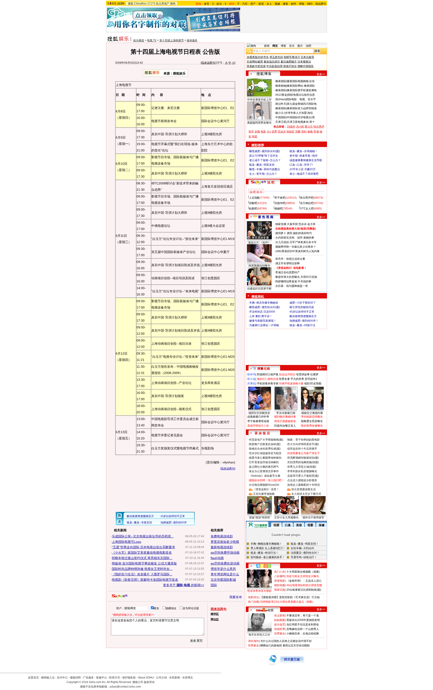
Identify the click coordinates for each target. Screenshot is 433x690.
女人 (269, 3)
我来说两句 (208, 62)
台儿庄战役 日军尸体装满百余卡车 (296, 242)
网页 (275, 45)
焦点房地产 (162, 3)
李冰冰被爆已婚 (285, 413)
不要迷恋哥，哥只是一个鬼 (302, 615)
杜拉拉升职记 (287, 374)
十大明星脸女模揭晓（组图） (304, 571)
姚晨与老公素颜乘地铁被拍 (265, 457)
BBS (310, 3)
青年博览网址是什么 (225, 574)
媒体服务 (192, 40)
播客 (285, 3)
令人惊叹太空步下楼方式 (306, 493)
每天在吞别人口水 (259, 634)
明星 (254, 136)
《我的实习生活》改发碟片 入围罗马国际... (142, 574)
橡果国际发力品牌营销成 (302, 108)
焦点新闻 (279, 615)
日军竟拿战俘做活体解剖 (264, 462)
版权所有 (149, 682)
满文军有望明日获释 (287, 263)
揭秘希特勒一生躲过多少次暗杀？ (295, 246)
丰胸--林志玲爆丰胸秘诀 (263, 302)
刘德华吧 (279, 203)
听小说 (251, 379)
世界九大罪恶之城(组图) (301, 466)
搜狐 (130, 3)
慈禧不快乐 (290, 66)
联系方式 (114, 677)
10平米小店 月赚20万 (303, 169)
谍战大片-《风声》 (259, 242)
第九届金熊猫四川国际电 (302, 103)
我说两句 (320, 3)
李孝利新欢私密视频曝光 (302, 471)
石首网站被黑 (255, 61)
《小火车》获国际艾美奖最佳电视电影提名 (142, 552)
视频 (277, 3)
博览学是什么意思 (223, 569)
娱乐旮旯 (279, 624)
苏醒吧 (253, 203)
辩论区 (215, 619)
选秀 (274, 131)
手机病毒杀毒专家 (268, 383)
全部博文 (187, 677)
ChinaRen (140, 3)
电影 (263, 131)
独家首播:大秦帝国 (286, 224)
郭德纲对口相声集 (268, 374)
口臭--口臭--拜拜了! (301, 164)
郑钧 (304, 131)
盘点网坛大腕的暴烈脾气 (264, 466)
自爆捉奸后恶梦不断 (259, 288)
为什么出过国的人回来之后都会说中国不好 (286, 641)
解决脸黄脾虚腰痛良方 (303, 316)
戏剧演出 (253, 597)
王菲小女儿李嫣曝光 (286, 517)
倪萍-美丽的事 (305, 237)
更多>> (321, 74)
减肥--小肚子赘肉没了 (303, 302)
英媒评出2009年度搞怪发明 (303, 620)
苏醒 (298, 131)
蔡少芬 (309, 126)
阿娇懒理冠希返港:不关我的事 (293, 281)
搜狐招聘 (75, 677)
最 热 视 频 (265, 217)
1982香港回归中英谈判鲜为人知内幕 (297, 251)
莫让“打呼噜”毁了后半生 (263, 155)
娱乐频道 (138, 40)
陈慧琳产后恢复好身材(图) (265, 444)
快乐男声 (318, 126)
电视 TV (152, 40)
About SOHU (146, 677)
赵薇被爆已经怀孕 (258, 416)
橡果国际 (280, 81)
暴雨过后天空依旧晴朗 (296, 645)
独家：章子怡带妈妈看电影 (303, 439)
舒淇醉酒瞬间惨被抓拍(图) (303, 457)
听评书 (251, 374)
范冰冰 (282, 131)
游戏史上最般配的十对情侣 (303, 484)
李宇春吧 (279, 197)
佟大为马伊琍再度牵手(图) (303, 444)
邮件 (293, 3)
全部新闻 (174, 677)
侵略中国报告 (305, 66)
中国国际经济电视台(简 (301, 117)
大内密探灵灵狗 (284, 237)
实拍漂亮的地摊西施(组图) (303, 462)
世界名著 (284, 379)
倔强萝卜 (280, 233)
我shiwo (280, 99)
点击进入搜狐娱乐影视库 (302, 480)
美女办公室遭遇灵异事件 (264, 471)
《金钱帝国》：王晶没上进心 (304, 580)
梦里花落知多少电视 (225, 542)
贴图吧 (253, 208)
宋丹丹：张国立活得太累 (290, 258)
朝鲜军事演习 (292, 57)
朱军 (251, 131)
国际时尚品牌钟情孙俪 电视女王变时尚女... (142, 569)
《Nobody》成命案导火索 (264, 475)
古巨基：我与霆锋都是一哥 (291, 286)
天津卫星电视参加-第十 (301, 121)
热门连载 (253, 601)
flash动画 (217, 558)
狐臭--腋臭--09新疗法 (302, 325)
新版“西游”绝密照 (259, 517)
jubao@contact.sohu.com (125, 686)
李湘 (316, 131)
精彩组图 (279, 585)
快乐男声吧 (306, 197)
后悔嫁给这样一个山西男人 (302, 629)
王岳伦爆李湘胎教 (264, 493)
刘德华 (291, 126)
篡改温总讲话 (272, 61)
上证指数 (254, 197)
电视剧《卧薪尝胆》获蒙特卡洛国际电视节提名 (145, 579)
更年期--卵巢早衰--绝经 (304, 155)
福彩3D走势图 (312, 383)
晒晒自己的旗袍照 (271, 645)
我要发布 (235, 597)
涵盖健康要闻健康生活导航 (306, 160)
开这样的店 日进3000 (262, 311)
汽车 (245, 3)
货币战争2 (311, 379)
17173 (151, 3)
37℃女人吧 (307, 208)
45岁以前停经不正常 (302, 311)
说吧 (308, 45)
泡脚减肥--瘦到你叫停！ (304, 320)
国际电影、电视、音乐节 (301, 99)
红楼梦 (314, 374)
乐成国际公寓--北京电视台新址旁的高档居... (143, 536)
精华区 (215, 614)
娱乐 (219, 3)
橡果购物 (280, 85)
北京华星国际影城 (223, 579)
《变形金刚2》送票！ (266, 489)
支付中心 (62, 677)
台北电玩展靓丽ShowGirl (264, 484)
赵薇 (257, 131)
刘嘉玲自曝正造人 (285, 425)
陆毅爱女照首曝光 (312, 421)
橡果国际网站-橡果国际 (301, 85)
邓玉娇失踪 (276, 57)
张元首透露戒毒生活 (303, 489)
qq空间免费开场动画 (225, 552)
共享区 (251, 383)
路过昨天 (280, 103)
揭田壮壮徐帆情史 (259, 413)
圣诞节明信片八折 (258, 425)
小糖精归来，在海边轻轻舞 (302, 633)
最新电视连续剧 (222, 547)
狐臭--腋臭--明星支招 (261, 164)
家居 (261, 3)
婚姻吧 (278, 208)
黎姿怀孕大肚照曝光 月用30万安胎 (296, 277)
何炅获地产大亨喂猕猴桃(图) (266, 439)
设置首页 (33, 677)
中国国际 (280, 117)
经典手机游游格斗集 (291, 383)
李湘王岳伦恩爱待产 (287, 272)
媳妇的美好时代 (302, 233)
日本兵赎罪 (307, 57)
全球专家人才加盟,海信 (299, 112)
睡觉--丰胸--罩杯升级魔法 (264, 169)
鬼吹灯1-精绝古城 (267, 379)
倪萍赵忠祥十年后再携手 (302, 448)
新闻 (266, 45)
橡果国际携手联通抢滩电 (302, 90)
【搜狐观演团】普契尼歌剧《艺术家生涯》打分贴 (290, 597)
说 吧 (270, 182)
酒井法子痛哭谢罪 (313, 517)
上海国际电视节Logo (126, 542)
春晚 (310, 131)
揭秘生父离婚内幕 (312, 413)
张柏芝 (290, 131)
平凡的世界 (297, 379)
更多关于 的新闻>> (183, 585)
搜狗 (172, 3)
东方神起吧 (306, 203)
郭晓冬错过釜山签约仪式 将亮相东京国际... (142, 558)
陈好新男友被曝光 (312, 425)
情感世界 (279, 629)
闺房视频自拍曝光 (259, 265)
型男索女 (279, 633)
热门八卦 (279, 571)
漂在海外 (253, 641)
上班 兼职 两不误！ (260, 316)
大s (269, 131)
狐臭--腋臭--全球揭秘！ (304, 151)
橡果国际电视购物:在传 (301, 81)
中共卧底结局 (274, 66)
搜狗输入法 (48, 677)
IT (238, 3)
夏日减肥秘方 (289, 61)
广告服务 (88, 677)
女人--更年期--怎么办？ (263, 173)
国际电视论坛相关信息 (301, 94)
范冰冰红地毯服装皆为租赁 (265, 453)
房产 (253, 3)
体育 (206, 3)
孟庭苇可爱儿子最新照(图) (303, 475)
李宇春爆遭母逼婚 (258, 421)
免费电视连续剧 (222, 536)
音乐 (292, 45)
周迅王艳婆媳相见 (285, 421)
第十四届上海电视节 (171, 40)
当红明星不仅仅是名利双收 (302, 624)
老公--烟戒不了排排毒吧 (304, 173)
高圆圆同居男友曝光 (259, 122)
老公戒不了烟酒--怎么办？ (265, 160)
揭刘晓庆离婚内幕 (285, 416)
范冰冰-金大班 (307, 224)
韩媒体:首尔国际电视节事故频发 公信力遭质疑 (144, 563)
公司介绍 (161, 677)
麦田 (289, 233)
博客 (301, 3)
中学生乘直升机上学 (259, 99)
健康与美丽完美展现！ (262, 320)
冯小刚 (300, 126)
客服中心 (101, 677)
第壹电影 (279, 580)
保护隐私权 (129, 677)
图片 (300, 45)
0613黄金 (281, 94)
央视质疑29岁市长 (258, 57)
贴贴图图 (279, 620)
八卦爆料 (279, 576)
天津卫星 (280, 121)
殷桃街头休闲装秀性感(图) (265, 448)
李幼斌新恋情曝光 (312, 416)
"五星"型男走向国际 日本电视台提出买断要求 (143, 547)
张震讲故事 (303, 374)
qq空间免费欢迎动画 (225, 563)
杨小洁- (279, 112)
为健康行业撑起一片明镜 (264, 325)
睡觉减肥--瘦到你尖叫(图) (264, 151)
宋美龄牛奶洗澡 (256, 66)
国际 (214, 585)
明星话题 (279, 589)
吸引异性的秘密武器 (302, 307)
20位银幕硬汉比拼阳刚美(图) (303, 589)
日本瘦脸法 (304, 61)
